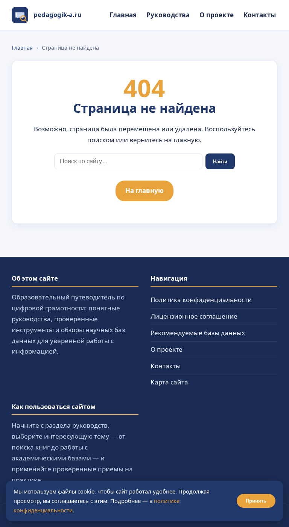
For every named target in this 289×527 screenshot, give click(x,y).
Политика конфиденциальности (201, 299)
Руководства (168, 15)
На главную (144, 190)
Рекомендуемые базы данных (198, 332)
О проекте (216, 15)
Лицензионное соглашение (194, 316)
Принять (256, 501)
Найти (220, 161)
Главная (123, 15)
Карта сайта (169, 382)
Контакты (259, 15)
